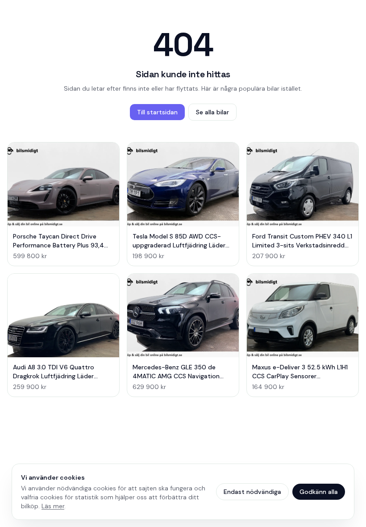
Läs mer (53, 506)
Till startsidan (157, 112)
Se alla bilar (212, 112)
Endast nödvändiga (252, 492)
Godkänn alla (318, 492)
